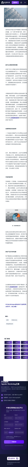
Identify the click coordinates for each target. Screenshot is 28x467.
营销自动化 (14, 320)
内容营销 (16, 346)
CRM (16, 342)
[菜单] (21, 2)
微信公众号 (8, 349)
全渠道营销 (8, 346)
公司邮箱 (6, 421)
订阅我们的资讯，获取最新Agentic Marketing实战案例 (13, 437)
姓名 (5, 415)
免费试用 (15, 2)
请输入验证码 (7, 428)
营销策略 (8, 357)
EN (25, 2)
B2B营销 (8, 342)
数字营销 (8, 353)
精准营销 (16, 353)
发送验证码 (11, 432)
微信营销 (16, 349)
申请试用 (14, 441)
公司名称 (17, 421)
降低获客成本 (9, 324)
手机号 (16, 415)
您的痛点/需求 (18, 428)
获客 (7, 320)
